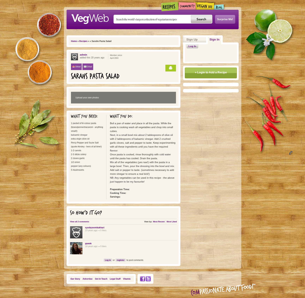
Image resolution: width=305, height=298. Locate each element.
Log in (108, 260)
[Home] (90, 18)
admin (83, 54)
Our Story (75, 279)
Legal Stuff (115, 279)
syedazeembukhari (94, 227)
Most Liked (172, 222)
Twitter (148, 279)
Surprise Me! (225, 19)
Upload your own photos (87, 97)
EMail (89, 66)
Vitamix (127, 279)
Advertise (87, 279)
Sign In (215, 39)
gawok (88, 243)
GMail (78, 66)
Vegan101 (205, 6)
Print (170, 68)
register (121, 260)
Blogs (219, 7)
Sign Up (192, 39)
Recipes (169, 6)
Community (187, 6)
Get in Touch (101, 279)
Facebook (142, 279)
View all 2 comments (79, 222)
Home (74, 41)
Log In (192, 46)
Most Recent (159, 222)
